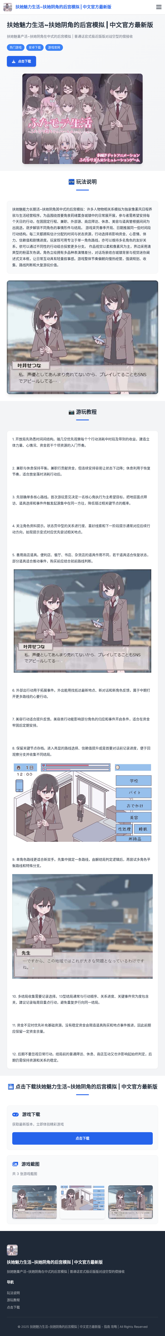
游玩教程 (13, 1300)
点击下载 (24, 61)
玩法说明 (13, 1293)
